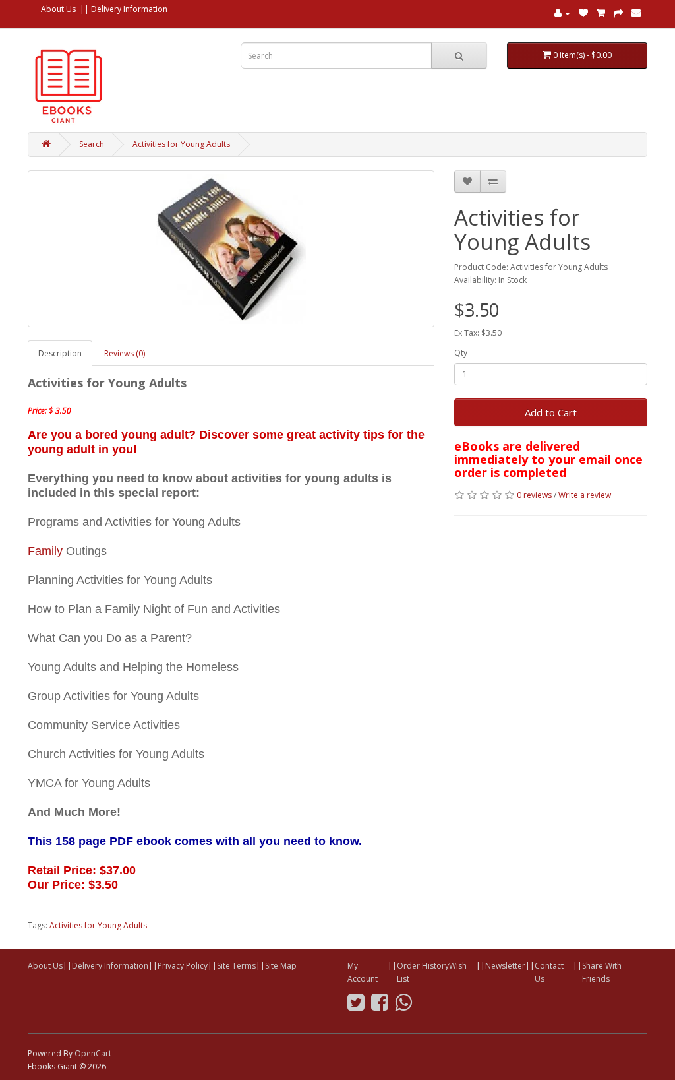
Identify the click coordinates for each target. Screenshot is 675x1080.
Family (45, 550)
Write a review (584, 495)
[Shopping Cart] (601, 12)
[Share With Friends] (636, 12)
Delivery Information (129, 9)
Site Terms (236, 965)
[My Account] (562, 12)
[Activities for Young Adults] (231, 248)
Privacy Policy (183, 965)
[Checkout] (618, 12)
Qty (460, 352)
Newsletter (505, 965)
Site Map (281, 965)
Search (91, 144)
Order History (423, 965)
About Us (58, 9)
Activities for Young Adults (181, 144)
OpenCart (92, 1053)
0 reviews (534, 495)
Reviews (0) (124, 353)
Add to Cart (551, 412)
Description (60, 353)
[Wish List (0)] (583, 12)
